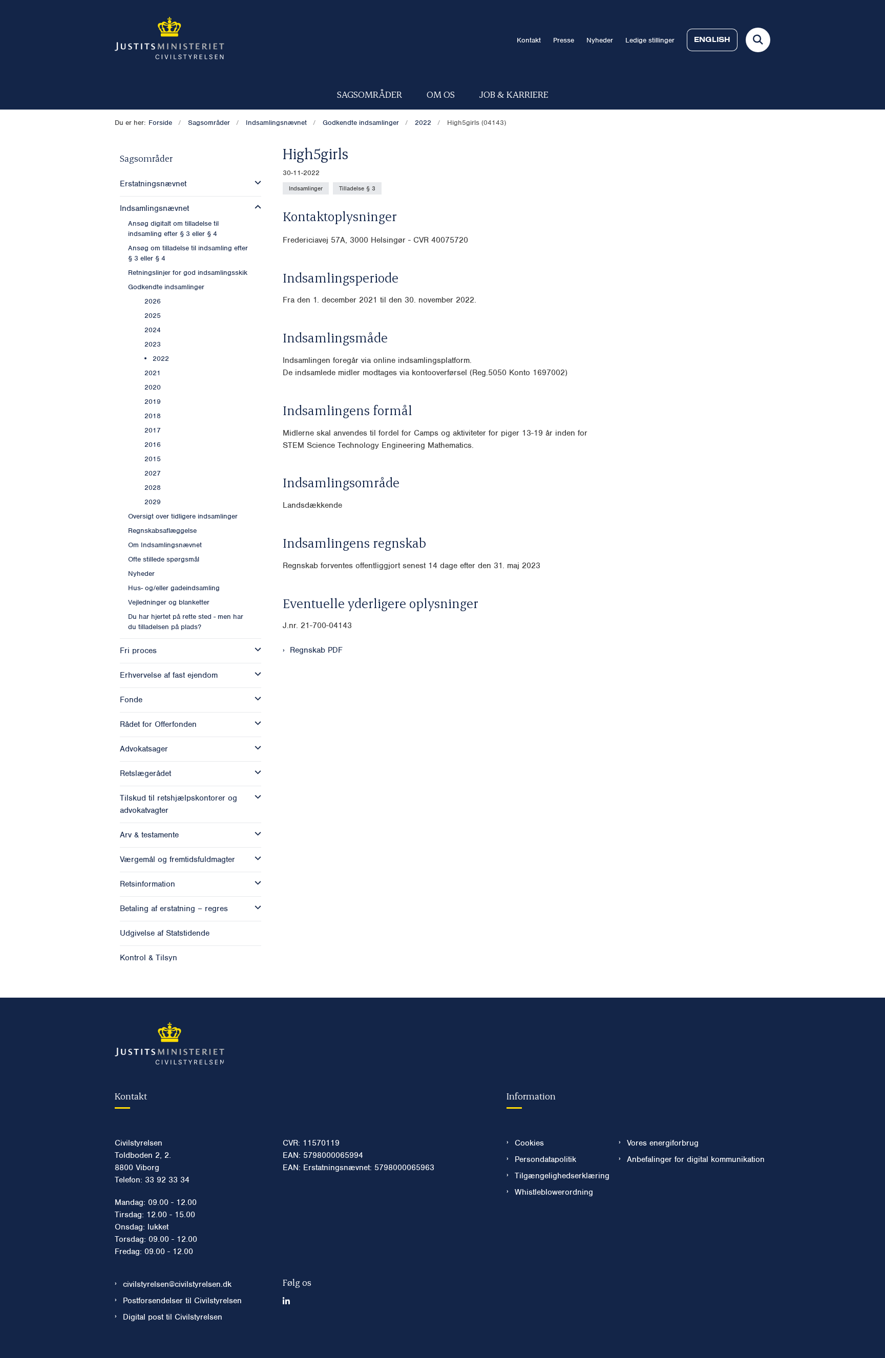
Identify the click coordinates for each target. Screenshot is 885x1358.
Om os (441, 94)
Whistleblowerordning (554, 1192)
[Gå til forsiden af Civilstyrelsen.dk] (169, 39)
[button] (255, 182)
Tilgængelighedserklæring (558, 1176)
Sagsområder (369, 94)
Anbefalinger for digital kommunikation (696, 1159)
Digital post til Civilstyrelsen (172, 1317)
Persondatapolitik (545, 1159)
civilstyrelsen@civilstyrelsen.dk (177, 1284)
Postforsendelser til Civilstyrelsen (182, 1301)
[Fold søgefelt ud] (758, 40)
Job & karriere (514, 94)
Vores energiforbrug (663, 1143)
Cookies (529, 1143)
